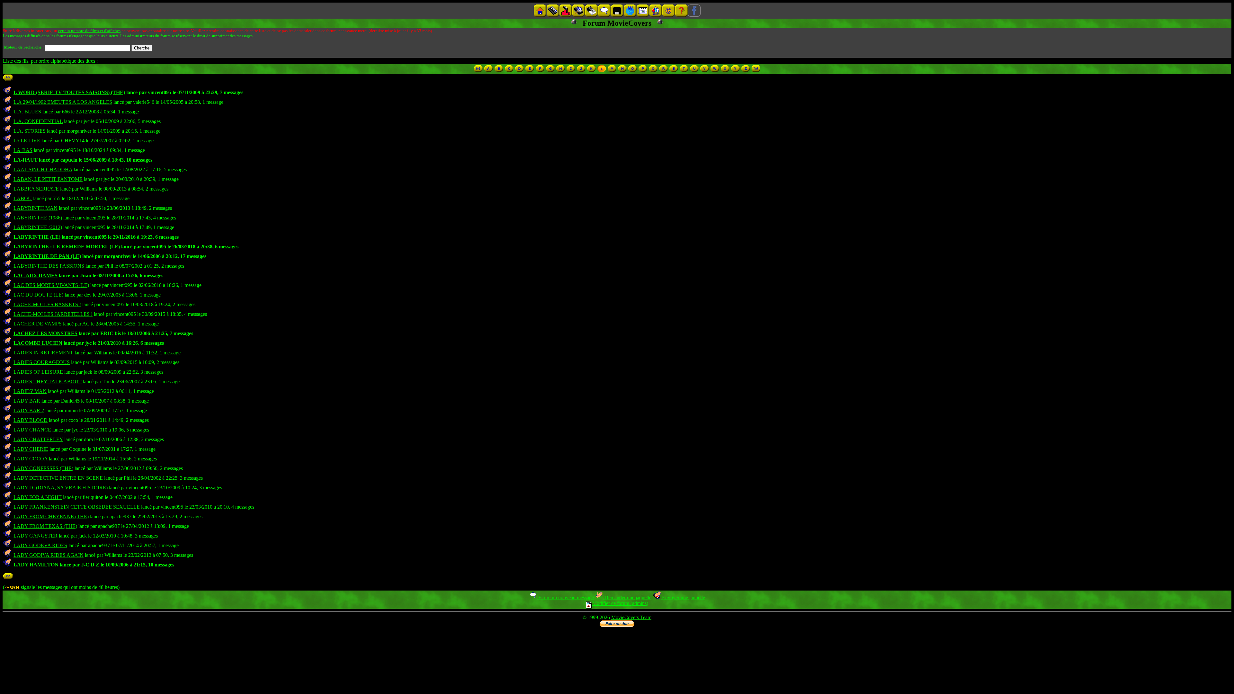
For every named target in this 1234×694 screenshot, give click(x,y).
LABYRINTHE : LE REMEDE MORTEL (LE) (66, 246)
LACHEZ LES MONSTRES (45, 333)
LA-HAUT (25, 160)
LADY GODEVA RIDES (40, 545)
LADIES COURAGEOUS (41, 362)
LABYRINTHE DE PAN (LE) (47, 256)
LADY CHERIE (30, 449)
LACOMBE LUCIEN (37, 343)
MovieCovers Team (631, 617)
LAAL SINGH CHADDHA (42, 169)
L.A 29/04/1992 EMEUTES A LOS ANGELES (62, 102)
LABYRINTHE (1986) (37, 217)
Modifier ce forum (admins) (620, 603)
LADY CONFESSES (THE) (43, 468)
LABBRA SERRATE (36, 188)
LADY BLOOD (30, 420)
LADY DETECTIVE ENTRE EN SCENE (58, 478)
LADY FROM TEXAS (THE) (45, 526)
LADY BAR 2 (28, 410)
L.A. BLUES (27, 111)
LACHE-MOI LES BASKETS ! (47, 304)
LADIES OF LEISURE (38, 372)
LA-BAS (22, 150)
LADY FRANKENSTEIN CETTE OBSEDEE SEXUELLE (76, 507)
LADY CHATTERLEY (38, 439)
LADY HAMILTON (35, 564)
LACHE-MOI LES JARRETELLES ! (53, 314)
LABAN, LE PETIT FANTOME (48, 179)
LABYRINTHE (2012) (37, 227)
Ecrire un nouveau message (565, 597)
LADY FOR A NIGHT (37, 497)
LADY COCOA (30, 458)
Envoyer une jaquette (683, 597)
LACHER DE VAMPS (37, 323)
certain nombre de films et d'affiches (89, 30)
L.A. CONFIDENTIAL (38, 121)
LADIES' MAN (30, 391)
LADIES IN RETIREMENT (43, 352)
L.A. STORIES (29, 131)
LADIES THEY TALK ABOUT (47, 381)
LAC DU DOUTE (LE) (38, 295)
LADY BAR (26, 401)
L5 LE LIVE (26, 140)
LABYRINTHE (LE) (36, 237)
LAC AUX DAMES (35, 275)
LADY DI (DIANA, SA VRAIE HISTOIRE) (60, 487)
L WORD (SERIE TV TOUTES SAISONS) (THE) (69, 92)
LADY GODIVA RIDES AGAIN (48, 555)
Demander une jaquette (627, 597)
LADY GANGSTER (35, 535)
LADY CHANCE (32, 429)
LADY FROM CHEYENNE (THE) (51, 516)
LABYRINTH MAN (35, 208)
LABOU (22, 198)
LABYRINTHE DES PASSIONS (48, 266)
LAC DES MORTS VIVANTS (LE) (51, 285)
